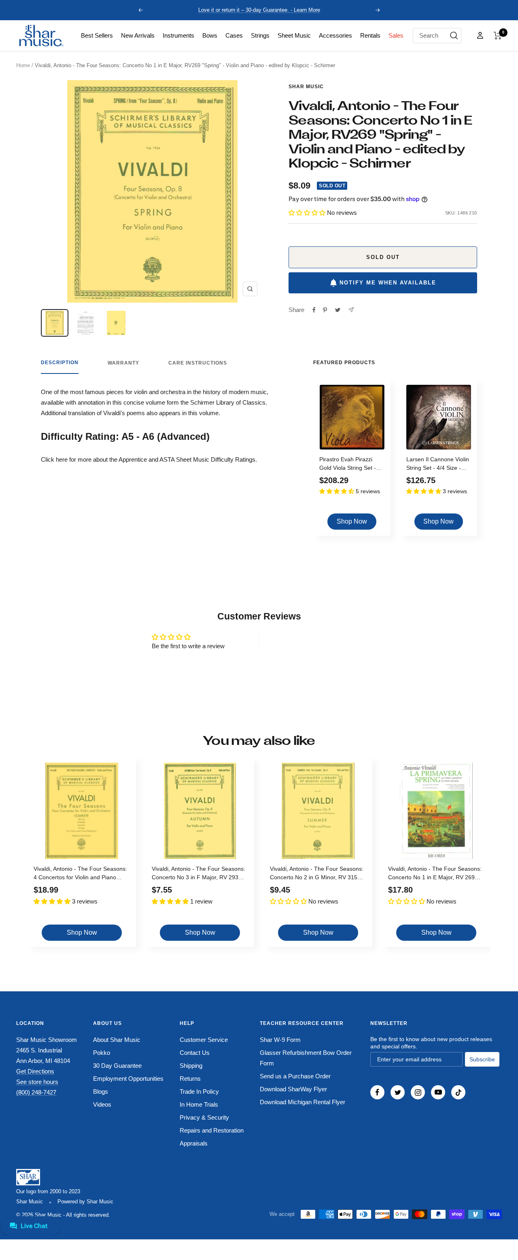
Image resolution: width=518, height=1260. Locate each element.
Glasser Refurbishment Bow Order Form (306, 1058)
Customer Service (204, 1039)
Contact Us (195, 1052)
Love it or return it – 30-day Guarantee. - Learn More (259, 10)
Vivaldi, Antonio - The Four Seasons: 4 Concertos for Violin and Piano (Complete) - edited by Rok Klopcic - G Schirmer (80, 874)
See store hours (37, 1081)
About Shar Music (116, 1039)
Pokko (101, 1052)
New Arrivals (138, 35)
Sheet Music (294, 35)
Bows (209, 35)
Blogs (100, 1091)
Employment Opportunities (128, 1078)
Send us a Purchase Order (295, 1076)
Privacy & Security (204, 1117)
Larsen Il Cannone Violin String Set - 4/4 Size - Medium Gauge (437, 464)
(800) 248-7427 (36, 1092)
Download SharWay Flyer (293, 1089)
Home (23, 65)
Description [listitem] (60, 362)
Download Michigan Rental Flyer (302, 1102)
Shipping (191, 1065)
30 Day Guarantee (117, 1065)
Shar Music (306, 86)
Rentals (370, 35)
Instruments (178, 35)
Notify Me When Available (388, 283)
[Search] (454, 36)
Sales (395, 35)
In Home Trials (199, 1104)
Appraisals (194, 1143)
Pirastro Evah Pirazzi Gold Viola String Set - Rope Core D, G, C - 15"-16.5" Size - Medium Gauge (350, 464)
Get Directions (35, 1071)
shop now (352, 521)
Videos (102, 1104)
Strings (260, 35)
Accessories (335, 35)
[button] (498, 36)
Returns (190, 1078)
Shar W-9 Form (280, 1039)
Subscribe (482, 1059)
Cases (234, 35)
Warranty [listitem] (123, 363)
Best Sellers (97, 35)
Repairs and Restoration (212, 1130)
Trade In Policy (199, 1091)
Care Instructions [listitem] (197, 363)
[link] (97, 35)
